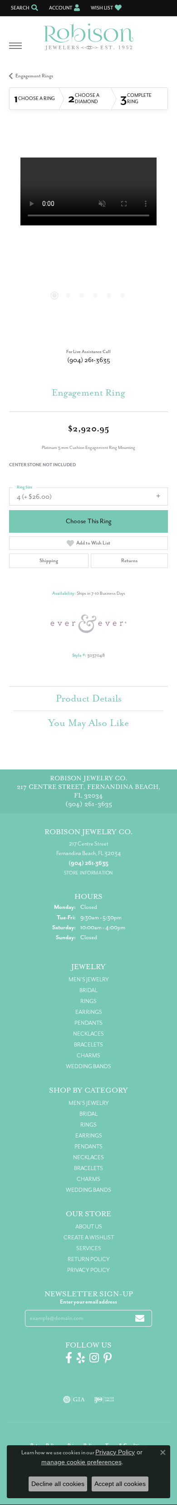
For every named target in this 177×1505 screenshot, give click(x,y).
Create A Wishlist (89, 1237)
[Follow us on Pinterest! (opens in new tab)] (107, 1357)
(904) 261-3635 (88, 360)
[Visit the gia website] (74, 1399)
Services (88, 1248)
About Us (88, 1226)
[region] (88, 237)
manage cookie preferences (81, 1462)
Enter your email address (88, 1301)
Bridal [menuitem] (88, 990)
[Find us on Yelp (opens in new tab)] (81, 1357)
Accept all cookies (120, 1483)
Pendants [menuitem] (88, 1023)
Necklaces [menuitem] (88, 1033)
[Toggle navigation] (15, 50)
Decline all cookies (57, 1483)
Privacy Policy (88, 1270)
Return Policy (89, 1259)
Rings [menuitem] (88, 1001)
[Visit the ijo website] (104, 1399)
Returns (129, 561)
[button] (23, 8)
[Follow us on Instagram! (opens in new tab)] (94, 1357)
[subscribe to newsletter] (140, 1318)
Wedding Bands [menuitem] (88, 1066)
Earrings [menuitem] (88, 1012)
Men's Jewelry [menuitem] (89, 979)
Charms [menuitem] (88, 1055)
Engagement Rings (34, 76)
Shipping (48, 561)
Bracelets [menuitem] (88, 1044)
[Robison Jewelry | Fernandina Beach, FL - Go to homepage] (88, 33)
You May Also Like (88, 723)
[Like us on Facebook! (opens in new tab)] (68, 1357)
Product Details (89, 698)
